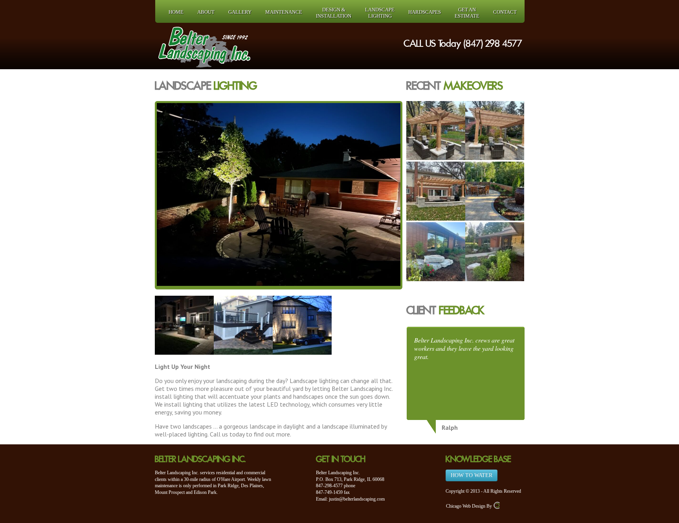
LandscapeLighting (380, 13)
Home (176, 12)
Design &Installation (333, 13)
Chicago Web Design (465, 506)
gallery (239, 12)
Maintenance (283, 12)
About (206, 12)
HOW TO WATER (471, 475)
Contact (505, 12)
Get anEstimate (467, 13)
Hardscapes (424, 12)
